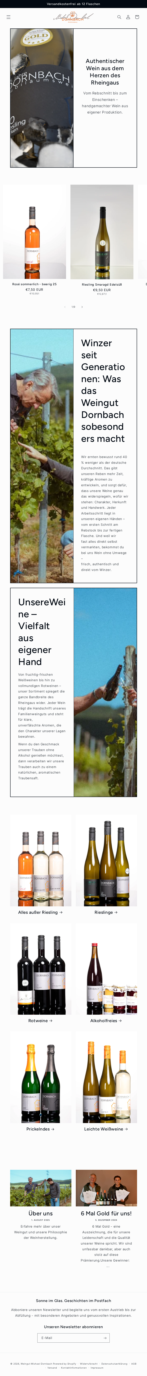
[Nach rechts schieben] (82, 307)
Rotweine (38, 1020)
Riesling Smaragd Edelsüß (102, 284)
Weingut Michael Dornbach (37, 1363)
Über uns (41, 1213)
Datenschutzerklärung (114, 1363)
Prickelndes (38, 1129)
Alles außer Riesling (38, 912)
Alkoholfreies (103, 1020)
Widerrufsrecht (88, 1363)
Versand (52, 1367)
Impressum (97, 1367)
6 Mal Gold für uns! (106, 1213)
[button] (8, 17)
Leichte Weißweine (103, 1129)
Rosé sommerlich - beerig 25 (34, 284)
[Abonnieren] (105, 1338)
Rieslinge (104, 912)
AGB (133, 1363)
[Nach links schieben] (65, 307)
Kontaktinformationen (74, 1367)
